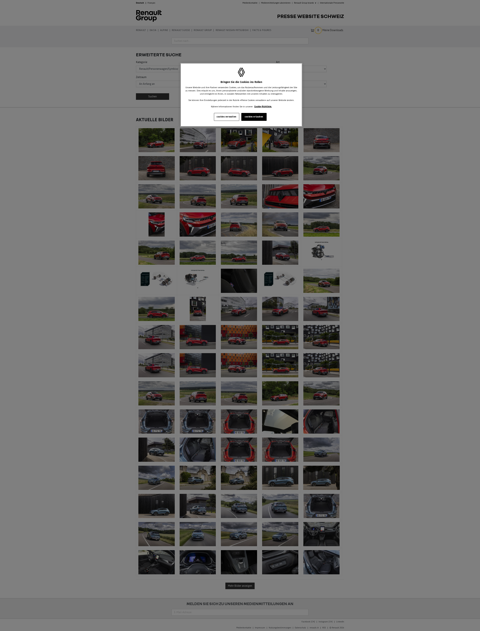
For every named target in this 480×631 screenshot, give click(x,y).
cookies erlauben (254, 116)
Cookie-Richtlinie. (263, 106)
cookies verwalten (226, 116)
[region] (241, 95)
